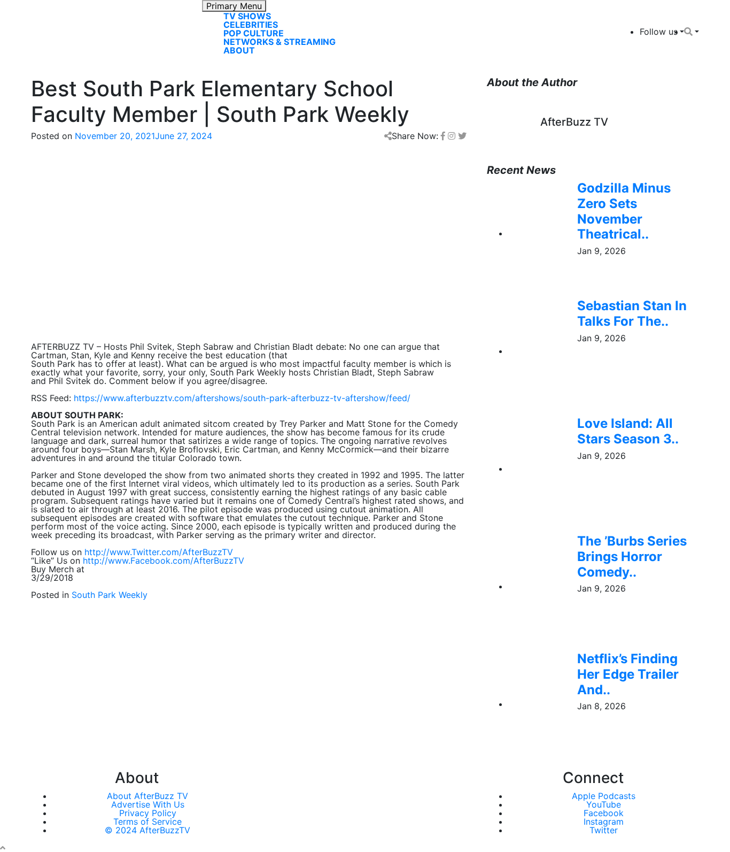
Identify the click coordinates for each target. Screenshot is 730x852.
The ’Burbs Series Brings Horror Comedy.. (632, 556)
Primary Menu (234, 6)
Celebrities (250, 24)
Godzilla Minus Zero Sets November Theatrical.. (624, 211)
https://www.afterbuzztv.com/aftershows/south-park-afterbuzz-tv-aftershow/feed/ (242, 398)
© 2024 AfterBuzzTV (147, 830)
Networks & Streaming (279, 41)
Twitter (603, 830)
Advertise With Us (147, 804)
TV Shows (247, 16)
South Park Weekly (109, 594)
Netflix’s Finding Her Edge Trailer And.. (628, 674)
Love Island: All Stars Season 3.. (628, 431)
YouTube (603, 804)
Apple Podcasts (603, 795)
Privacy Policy (147, 813)
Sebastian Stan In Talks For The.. (632, 313)
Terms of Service (147, 821)
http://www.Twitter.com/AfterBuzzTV (158, 552)
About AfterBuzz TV (147, 795)
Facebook (604, 813)
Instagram (604, 821)
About (239, 50)
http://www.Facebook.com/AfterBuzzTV (163, 560)
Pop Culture (253, 33)
